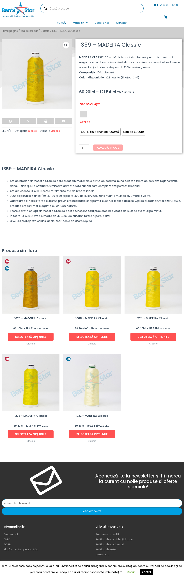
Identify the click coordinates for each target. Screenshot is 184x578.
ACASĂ (61, 23)
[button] (66, 45)
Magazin (78, 23)
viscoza (55, 131)
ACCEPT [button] (146, 572)
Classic (45, 31)
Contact (122, 23)
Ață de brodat (29, 31)
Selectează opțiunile (30, 337)
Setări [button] (131, 572)
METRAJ (84, 122)
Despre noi (102, 23)
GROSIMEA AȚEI (89, 104)
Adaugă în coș (108, 148)
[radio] (83, 114)
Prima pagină (10, 31)
